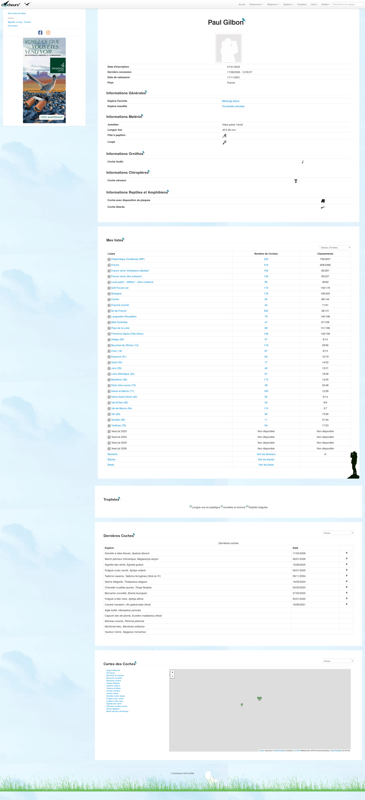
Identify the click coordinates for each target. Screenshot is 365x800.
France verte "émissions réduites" (130, 270)
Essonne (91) (118, 356)
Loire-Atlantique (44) (122, 374)
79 (266, 316)
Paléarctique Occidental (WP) (128, 259)
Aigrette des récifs (113, 703)
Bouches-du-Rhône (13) (125, 345)
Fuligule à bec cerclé (114, 698)
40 (266, 305)
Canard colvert (112, 693)
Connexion (13, 25)
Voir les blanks (266, 459)
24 (266, 402)
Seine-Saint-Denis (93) (124, 396)
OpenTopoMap (336, 750)
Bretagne (116, 293)
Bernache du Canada (115, 675)
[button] (27, 3)
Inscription (302, 4)
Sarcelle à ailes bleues (115, 695)
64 (266, 356)
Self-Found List (119, 287)
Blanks (111, 459)
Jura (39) (116, 368)
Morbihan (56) (119, 379)
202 (266, 310)
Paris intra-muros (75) (123, 385)
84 (266, 425)
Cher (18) (116, 351)
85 (266, 282)
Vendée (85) (118, 419)
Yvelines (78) (118, 425)
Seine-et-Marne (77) (122, 391)
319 (266, 265)
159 (266, 270)
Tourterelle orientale (233, 106)
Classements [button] (255, 4)
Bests (111, 464)
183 (266, 391)
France (115, 265)
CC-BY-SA (298, 750)
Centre (115, 299)
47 (266, 322)
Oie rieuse (110, 672)
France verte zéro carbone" (126, 276)
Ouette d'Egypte (113, 683)
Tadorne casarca (113, 685)
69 (266, 328)
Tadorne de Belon (113, 688)
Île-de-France (118, 310)
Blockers (112, 454)
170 (266, 287)
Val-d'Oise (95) (119, 402)
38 (266, 385)
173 (266, 379)
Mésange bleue (230, 101)
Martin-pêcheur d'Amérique (117, 711)
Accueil (242, 4)
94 (266, 299)
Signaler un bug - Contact (19, 22)
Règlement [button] (272, 4)
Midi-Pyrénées (119, 322)
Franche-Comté (120, 305)
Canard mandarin (113, 690)
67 (266, 374)
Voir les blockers (266, 454)
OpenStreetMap (279, 750)
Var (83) (115, 414)
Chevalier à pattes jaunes (116, 706)
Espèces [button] (287, 4)
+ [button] (172, 672)
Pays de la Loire (120, 328)
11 (266, 419)
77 (266, 362)
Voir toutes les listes (17, 13)
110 (266, 408)
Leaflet (261, 750)
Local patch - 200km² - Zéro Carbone (132, 282)
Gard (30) (116, 362)
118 (266, 345)
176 (266, 293)
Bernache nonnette (114, 678)
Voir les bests (266, 464)
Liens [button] (313, 4)
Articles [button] (325, 4)
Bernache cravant (113, 680)
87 (266, 351)
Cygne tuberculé (113, 670)
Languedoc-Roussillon (124, 316)
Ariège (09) (117, 339)
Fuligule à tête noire (114, 701)
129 (266, 276)
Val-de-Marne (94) (121, 408)
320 (266, 259)
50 (266, 396)
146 (266, 333)
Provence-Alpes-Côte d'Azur (127, 333)
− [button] (172, 676)
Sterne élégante (112, 708)
